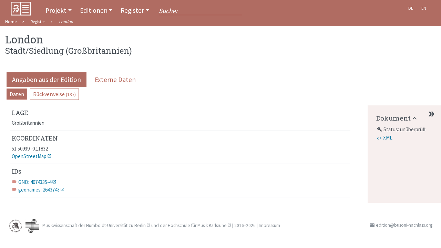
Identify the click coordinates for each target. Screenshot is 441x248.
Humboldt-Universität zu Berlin (116, 225)
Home (11, 21)
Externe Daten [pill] (115, 79)
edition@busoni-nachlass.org (404, 225)
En (423, 8)
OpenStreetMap (29, 156)
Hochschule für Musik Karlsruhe (197, 225)
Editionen (93, 10)
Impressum (269, 225)
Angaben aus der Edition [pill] (46, 79)
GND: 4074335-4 (34, 182)
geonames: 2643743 (39, 189)
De (410, 8)
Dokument (393, 118)
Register (132, 10)
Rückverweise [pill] (54, 94)
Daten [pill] (17, 94)
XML (387, 137)
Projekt (55, 10)
